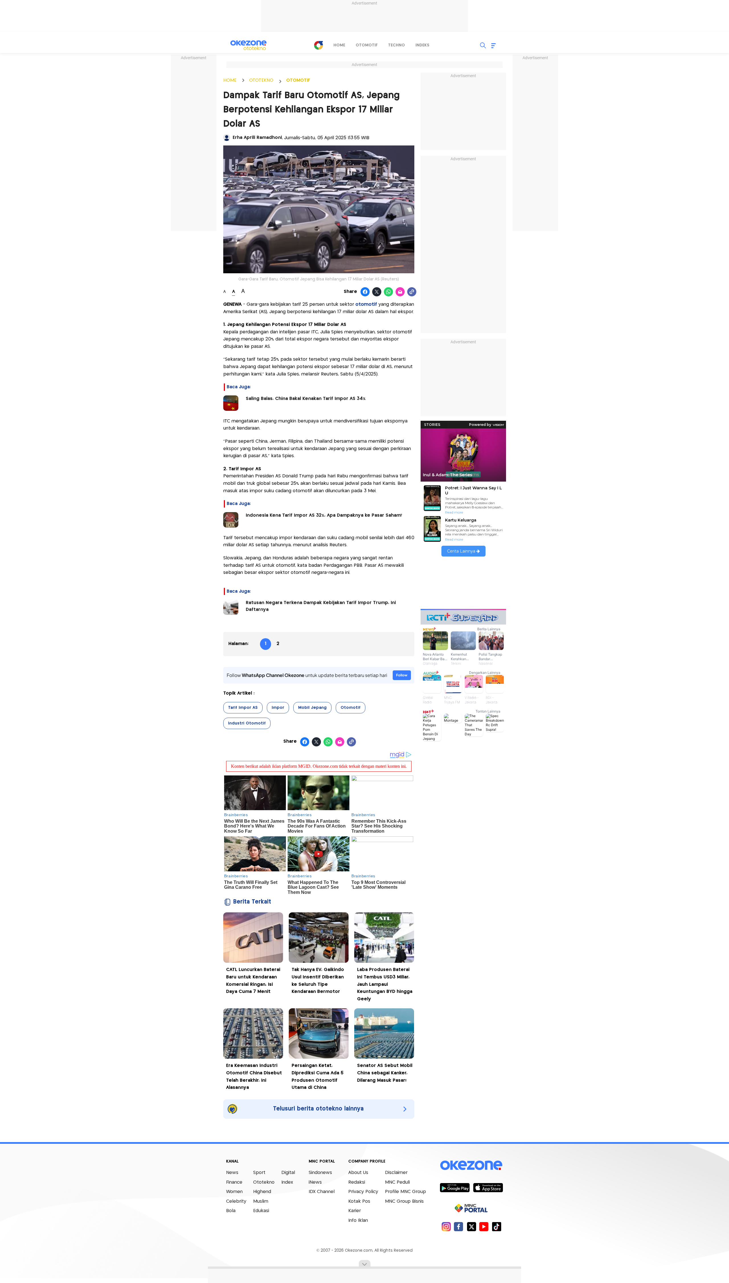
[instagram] (446, 1226)
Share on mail (400, 292)
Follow (401, 675)
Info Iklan (358, 1220)
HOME (229, 80)
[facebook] (458, 1226)
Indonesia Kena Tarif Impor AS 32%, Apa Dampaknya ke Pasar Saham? (324, 515)
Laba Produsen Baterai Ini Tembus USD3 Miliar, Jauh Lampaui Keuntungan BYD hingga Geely (384, 984)
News (232, 1173)
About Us (358, 1173)
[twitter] (471, 1226)
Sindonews (320, 1173)
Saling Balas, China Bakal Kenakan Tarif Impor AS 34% (306, 399)
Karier (354, 1211)
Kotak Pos (359, 1201)
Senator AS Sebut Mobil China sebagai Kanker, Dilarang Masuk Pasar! (384, 1073)
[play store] (455, 1187)
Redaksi (356, 1182)
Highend (262, 1192)
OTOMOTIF (298, 80)
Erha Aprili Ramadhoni (257, 138)
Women (234, 1192)
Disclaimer (396, 1173)
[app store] (488, 1187)
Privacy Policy (363, 1192)
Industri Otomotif (247, 723)
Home (339, 45)
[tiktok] (496, 1226)
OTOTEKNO (261, 80)
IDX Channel (322, 1192)
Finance (234, 1182)
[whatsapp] (388, 292)
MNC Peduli (397, 1182)
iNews (315, 1182)
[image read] (230, 403)
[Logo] (318, 45)
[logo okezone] (471, 1165)
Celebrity (236, 1201)
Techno (396, 45)
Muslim (260, 1201)
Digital (288, 1173)
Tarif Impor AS (243, 708)
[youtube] (484, 1226)
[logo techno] (248, 45)
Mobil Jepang (312, 708)
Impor (278, 708)
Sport (259, 1173)
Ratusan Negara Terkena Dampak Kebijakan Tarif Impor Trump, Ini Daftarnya (321, 606)
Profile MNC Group (405, 1192)
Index (287, 1182)
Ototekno (264, 1182)
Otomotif (367, 45)
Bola (231, 1211)
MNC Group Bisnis (404, 1201)
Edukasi (261, 1211)
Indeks (422, 45)
